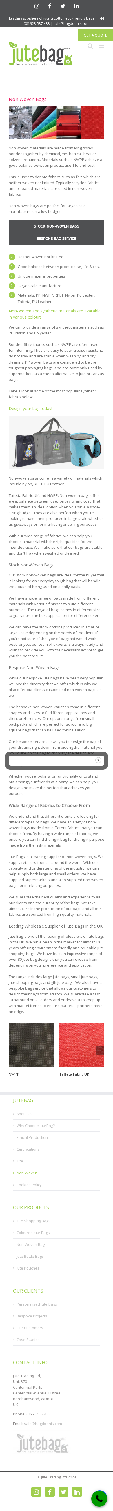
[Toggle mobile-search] (90, 45)
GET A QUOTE (95, 35)
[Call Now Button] (99, 1499)
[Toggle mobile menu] (101, 45)
